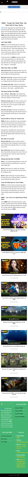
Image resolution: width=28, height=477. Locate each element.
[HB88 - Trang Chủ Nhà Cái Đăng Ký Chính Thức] (14, 2)
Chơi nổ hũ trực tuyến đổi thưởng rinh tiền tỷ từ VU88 (14, 275)
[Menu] (2, 2)
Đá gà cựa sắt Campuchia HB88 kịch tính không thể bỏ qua (14, 370)
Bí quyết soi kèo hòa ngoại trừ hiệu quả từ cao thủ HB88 (14, 323)
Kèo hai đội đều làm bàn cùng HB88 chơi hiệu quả (14, 346)
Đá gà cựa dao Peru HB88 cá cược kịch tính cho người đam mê (14, 394)
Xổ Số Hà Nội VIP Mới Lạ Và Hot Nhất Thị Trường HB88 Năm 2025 (14, 230)
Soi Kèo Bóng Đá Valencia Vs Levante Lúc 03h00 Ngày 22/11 (14, 253)
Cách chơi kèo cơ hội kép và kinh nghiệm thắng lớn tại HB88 (14, 298)
